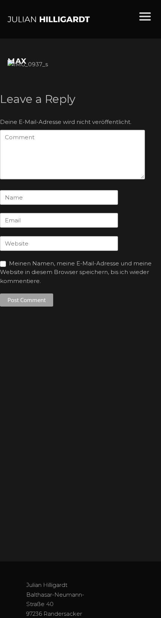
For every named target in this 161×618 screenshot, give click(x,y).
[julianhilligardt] (66, 19)
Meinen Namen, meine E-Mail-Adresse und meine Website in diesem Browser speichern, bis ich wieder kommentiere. (76, 272)
